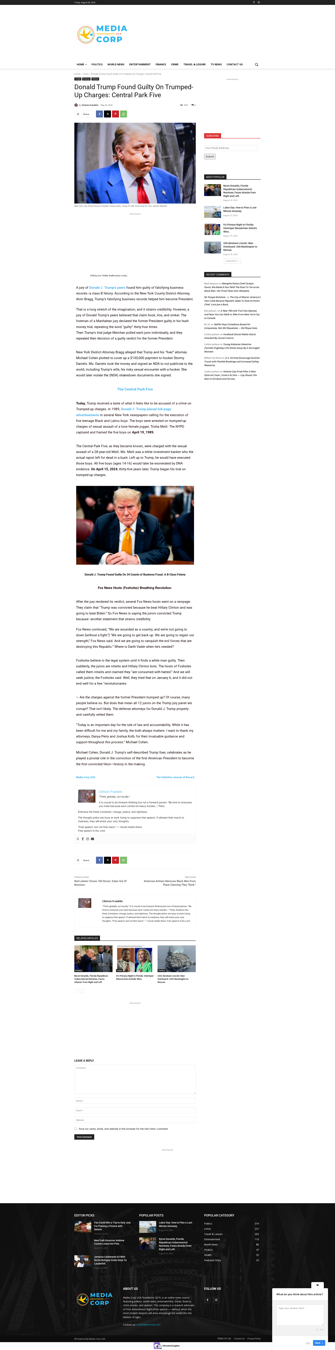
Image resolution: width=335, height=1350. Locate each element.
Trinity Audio (108, 275)
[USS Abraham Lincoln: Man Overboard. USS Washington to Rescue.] (177, 958)
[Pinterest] (115, 113)
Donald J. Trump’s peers (107, 288)
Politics (95, 79)
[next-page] (82, 990)
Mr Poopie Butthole (214, 297)
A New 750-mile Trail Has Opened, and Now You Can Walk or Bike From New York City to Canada (231, 314)
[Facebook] (254, 3)
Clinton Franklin (90, 105)
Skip (308, 1342)
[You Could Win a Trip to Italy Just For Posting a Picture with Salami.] (82, 1227)
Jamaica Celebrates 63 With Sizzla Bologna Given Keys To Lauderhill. (110, 1260)
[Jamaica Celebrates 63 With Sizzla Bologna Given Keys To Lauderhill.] (82, 1261)
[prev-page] (76, 990)
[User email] (92, 839)
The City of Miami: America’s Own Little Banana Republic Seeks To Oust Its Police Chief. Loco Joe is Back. (232, 301)
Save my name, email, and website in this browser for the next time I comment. (124, 1128)
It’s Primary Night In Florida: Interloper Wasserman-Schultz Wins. (240, 228)
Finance (86, 79)
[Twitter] (77, 839)
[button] (256, 64)
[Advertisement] (195, 34)
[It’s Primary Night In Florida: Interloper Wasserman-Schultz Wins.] (135, 958)
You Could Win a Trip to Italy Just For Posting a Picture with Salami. (112, 1226)
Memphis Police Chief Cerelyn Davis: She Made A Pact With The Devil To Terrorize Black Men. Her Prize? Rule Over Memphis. (231, 287)
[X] (107, 113)
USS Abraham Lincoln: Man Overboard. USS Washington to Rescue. (173, 979)
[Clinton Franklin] (76, 105)
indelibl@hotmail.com (148, 1324)
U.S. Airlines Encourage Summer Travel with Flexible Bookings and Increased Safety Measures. (232, 361)
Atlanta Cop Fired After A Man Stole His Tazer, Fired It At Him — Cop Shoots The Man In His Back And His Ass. (230, 375)
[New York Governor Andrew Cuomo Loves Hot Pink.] (82, 1245)
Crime (86, 73)
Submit (210, 156)
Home (77, 73)
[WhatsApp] (123, 113)
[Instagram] (259, 3)
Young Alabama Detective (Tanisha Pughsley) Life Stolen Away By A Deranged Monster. (231, 348)
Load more (231, 260)
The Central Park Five (135, 389)
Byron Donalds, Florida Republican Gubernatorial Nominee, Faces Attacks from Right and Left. (91, 979)
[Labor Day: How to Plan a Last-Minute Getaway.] (212, 212)
